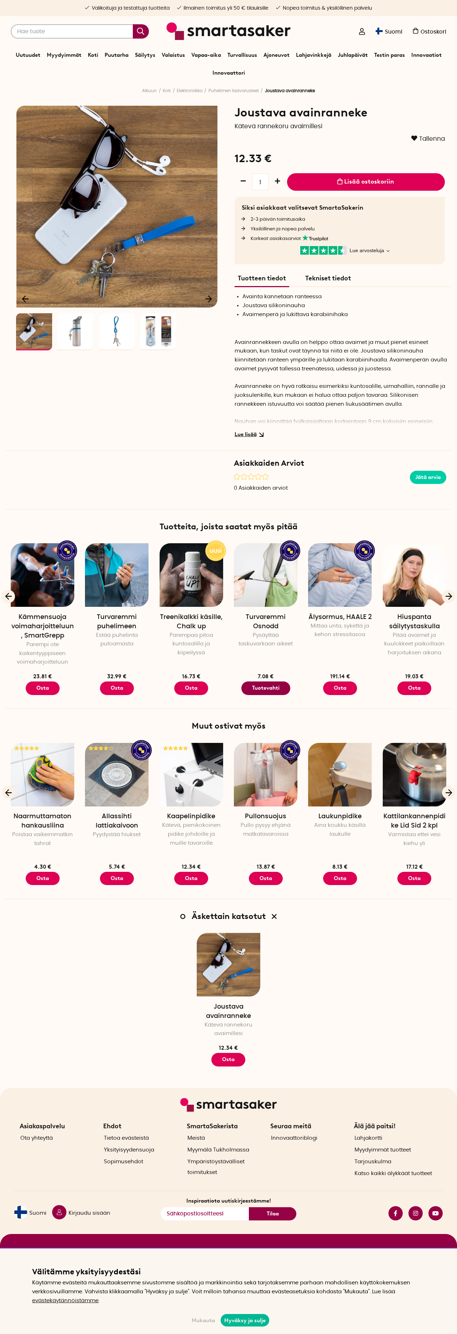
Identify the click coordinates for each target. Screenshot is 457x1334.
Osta (42, 688)
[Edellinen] (25, 298)
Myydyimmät (64, 55)
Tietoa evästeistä (126, 1138)
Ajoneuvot (276, 55)
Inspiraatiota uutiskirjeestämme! (228, 1201)
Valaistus (173, 55)
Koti (93, 55)
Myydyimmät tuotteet (383, 1150)
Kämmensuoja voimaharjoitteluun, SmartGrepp (42, 626)
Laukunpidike (340, 816)
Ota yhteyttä (36, 1138)
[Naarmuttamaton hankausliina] (42, 774)
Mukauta (203, 1320)
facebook (393, 1213)
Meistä (196, 1138)
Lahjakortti (368, 1138)
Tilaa (273, 1213)
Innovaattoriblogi (294, 1138)
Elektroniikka (189, 91)
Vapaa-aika (206, 55)
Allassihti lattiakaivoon (117, 821)
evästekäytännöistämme (65, 1300)
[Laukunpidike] (340, 774)
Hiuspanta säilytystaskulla (414, 622)
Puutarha (117, 55)
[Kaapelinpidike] (191, 774)
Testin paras (389, 55)
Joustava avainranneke (228, 1011)
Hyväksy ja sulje (245, 1320)
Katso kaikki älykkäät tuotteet (393, 1173)
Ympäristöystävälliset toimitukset (216, 1167)
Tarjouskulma (373, 1161)
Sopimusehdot (123, 1161)
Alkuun (149, 91)
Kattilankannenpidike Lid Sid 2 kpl (414, 821)
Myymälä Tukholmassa (218, 1150)
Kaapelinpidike (191, 816)
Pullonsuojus (265, 816)
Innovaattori (228, 73)
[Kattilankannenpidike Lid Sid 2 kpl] (414, 774)
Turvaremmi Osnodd (266, 622)
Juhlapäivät (353, 55)
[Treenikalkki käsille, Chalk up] (191, 575)
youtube (433, 1213)
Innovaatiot (426, 55)
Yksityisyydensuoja (129, 1150)
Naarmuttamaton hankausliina (42, 821)
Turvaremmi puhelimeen (117, 622)
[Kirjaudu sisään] (362, 32)
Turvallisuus (242, 55)
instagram (413, 1213)
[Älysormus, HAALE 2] (340, 575)
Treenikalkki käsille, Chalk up (191, 622)
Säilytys (145, 55)
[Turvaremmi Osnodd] (265, 575)
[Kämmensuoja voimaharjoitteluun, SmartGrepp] (42, 575)
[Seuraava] (208, 298)
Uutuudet (28, 55)
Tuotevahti (266, 688)
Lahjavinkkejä (313, 55)
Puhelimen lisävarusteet (234, 91)
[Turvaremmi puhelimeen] (117, 575)
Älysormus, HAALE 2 (340, 617)
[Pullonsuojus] (265, 774)
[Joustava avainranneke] (228, 964)
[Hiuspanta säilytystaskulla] (414, 575)
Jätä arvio (428, 477)
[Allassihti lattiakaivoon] (117, 774)
